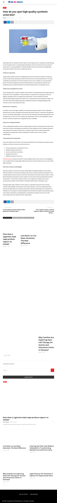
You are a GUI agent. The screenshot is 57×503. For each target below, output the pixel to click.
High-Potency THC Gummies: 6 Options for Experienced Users (41, 475)
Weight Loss (6, 14)
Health (4, 8)
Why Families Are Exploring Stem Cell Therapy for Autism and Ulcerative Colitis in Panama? (46, 343)
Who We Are (34, 494)
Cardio (4, 20)
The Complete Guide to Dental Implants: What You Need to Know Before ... (44, 211)
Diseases (4, 17)
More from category (29, 217)
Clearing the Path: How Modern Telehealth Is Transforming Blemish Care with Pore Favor (42, 448)
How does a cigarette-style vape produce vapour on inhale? (25, 418)
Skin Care (5, 11)
